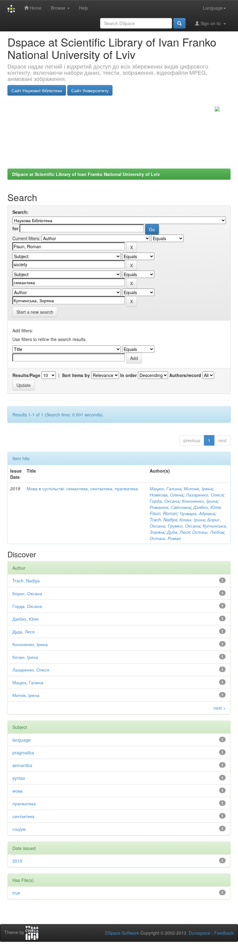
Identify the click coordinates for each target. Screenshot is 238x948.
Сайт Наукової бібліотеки (36, 90)
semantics (22, 765)
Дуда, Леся (178, 532)
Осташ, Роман (165, 538)
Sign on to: (211, 23)
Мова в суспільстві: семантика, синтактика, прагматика (82, 488)
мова (17, 791)
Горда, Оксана (164, 501)
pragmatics (23, 752)
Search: (20, 212)
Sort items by (76, 375)
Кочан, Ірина (192, 519)
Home (35, 8)
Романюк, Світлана (170, 507)
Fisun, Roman (163, 513)
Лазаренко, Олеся (204, 495)
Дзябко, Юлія (206, 507)
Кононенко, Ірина (200, 501)
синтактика (23, 816)
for (15, 228)
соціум (19, 829)
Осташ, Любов (208, 532)
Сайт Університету (89, 90)
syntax (18, 778)
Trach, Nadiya (163, 519)
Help (83, 8)
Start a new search (34, 312)
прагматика (24, 803)
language (21, 740)
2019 (17, 861)
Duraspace (199, 933)
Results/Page (26, 375)
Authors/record (185, 375)
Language (213, 8)
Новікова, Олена (166, 495)
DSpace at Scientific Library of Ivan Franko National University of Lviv (86, 174)
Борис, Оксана (27, 593)
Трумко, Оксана (183, 526)
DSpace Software (122, 933)
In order (128, 375)
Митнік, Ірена (198, 488)
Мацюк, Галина (165, 488)
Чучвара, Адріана (197, 513)
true (16, 893)
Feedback (224, 933)
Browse (59, 8)
